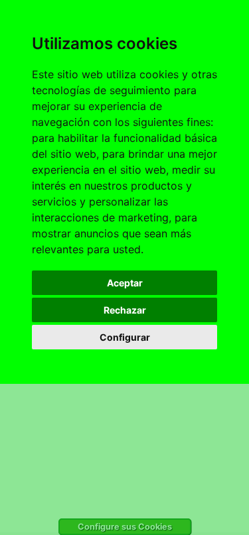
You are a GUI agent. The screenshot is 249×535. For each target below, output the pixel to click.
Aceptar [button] (125, 282)
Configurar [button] (125, 337)
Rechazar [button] (125, 310)
